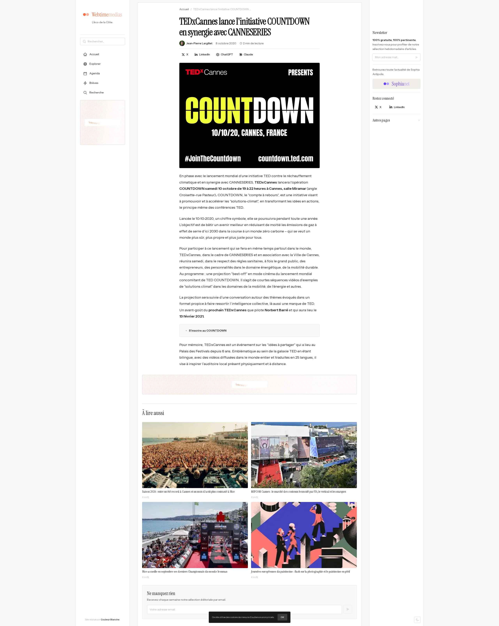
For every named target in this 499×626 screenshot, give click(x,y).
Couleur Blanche (110, 619)
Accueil (184, 9)
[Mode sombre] (417, 620)
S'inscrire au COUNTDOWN (207, 330)
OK (282, 617)
